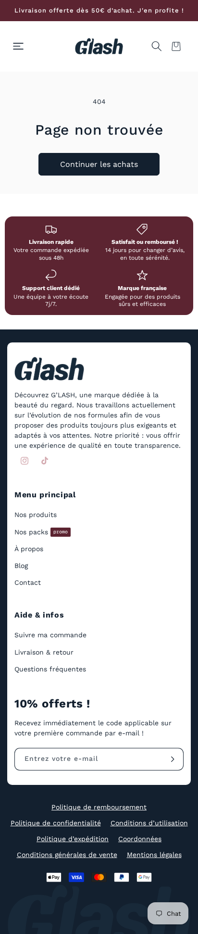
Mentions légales (154, 854)
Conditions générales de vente (67, 854)
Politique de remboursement (99, 807)
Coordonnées (139, 839)
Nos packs (41, 532)
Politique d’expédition (73, 839)
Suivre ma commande (50, 635)
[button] (18, 46)
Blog (21, 565)
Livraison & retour (44, 652)
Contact (27, 582)
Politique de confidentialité (56, 823)
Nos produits (35, 514)
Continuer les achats (99, 164)
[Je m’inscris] (172, 759)
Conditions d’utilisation (149, 823)
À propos (28, 549)
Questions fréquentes (50, 669)
